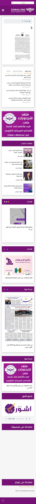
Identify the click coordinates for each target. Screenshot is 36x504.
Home (26, 21)
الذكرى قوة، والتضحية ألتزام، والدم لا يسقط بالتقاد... (13, 187)
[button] (22, 2)
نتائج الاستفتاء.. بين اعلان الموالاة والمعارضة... (18, 277)
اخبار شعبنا (28, 71)
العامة (8, 71)
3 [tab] (5, 202)
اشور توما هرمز (19, 168)
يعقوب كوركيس (18, 192)
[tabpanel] (18, 220)
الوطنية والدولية (18, 71)
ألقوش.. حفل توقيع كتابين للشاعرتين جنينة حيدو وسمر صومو (18, 76)
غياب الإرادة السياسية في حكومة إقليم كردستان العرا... (13, 163)
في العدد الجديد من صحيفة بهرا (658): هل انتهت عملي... (19, 346)
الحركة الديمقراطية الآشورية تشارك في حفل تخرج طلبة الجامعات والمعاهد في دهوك (19, 84)
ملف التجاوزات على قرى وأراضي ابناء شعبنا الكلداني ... (19, 386)
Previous (7, 249)
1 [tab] (8, 202)
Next (5, 249)
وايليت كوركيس (19, 180)
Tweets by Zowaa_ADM (26, 486)
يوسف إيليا (20, 156)
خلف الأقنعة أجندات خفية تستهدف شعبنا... (15, 151)
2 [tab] (6, 202)
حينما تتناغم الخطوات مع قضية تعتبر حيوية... (14, 175)
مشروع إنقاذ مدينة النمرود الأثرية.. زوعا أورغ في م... (19, 228)
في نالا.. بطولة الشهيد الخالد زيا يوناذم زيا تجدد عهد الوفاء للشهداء (18, 91)
